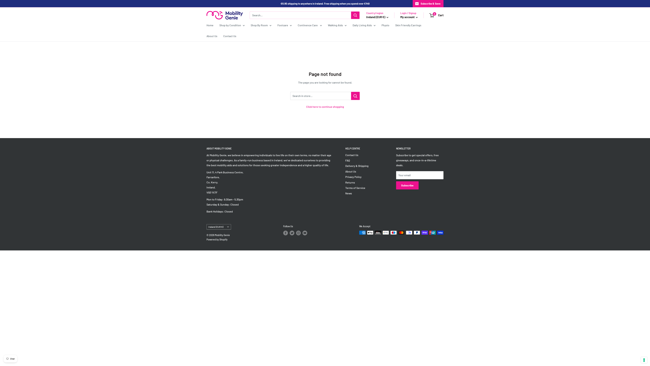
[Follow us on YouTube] (304, 233)
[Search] (355, 15)
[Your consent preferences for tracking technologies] (644, 360)
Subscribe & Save (430, 3)
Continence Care (308, 25)
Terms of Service (355, 187)
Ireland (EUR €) (215, 226)
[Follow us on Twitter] (292, 233)
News (348, 193)
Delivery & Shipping (357, 165)
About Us (212, 36)
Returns (350, 182)
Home (210, 25)
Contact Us (229, 36)
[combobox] (300, 15)
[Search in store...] (355, 96)
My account (407, 17)
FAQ (347, 160)
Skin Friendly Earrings (408, 25)
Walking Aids (335, 25)
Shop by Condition (230, 25)
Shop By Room (259, 25)
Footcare (282, 25)
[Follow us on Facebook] (285, 233)
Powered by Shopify (217, 239)
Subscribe (407, 185)
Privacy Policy (353, 176)
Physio (385, 25)
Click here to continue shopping (325, 106)
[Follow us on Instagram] (298, 233)
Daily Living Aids (362, 25)
